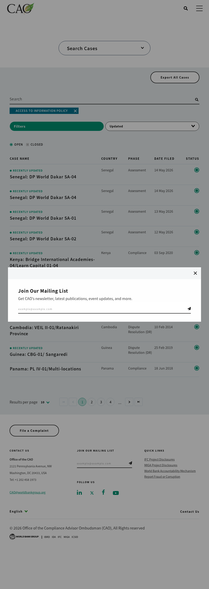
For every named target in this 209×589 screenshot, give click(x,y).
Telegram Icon (189, 308)
